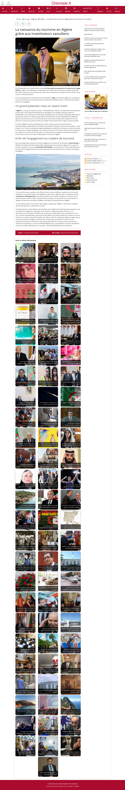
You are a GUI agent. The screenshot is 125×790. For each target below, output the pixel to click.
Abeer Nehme (88, 34)
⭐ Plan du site (89, 178)
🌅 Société (40, 9)
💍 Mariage (100, 9)
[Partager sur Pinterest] (29, 24)
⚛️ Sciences (77, 9)
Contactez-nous (53, 784)
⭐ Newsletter (89, 176)
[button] (2, 3)
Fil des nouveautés (93, 163)
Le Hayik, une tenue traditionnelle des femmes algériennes (95, 66)
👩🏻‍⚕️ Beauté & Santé (87, 9)
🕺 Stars (23, 9)
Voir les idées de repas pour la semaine (96, 111)
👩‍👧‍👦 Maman (67, 9)
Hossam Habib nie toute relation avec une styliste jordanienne (95, 83)
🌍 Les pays (49, 9)
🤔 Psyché (108, 9)
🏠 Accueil (4, 9)
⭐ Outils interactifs (91, 180)
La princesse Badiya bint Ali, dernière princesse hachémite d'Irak (95, 55)
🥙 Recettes (31, 9)
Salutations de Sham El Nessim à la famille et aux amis (94, 61)
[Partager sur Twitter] (23, 24)
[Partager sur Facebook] (17, 24)
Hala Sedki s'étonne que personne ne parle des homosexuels (95, 140)
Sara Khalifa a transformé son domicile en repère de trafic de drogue (95, 134)
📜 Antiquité (14, 9)
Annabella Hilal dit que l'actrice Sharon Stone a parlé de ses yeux (95, 145)
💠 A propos (117, 9)
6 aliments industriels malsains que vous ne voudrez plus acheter (94, 50)
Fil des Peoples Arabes (94, 161)
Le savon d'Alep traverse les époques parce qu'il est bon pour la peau (95, 77)
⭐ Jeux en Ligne (90, 182)
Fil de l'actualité (92, 159)
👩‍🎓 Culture (59, 9)
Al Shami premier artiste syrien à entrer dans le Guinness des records (95, 39)
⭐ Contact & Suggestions (93, 174)
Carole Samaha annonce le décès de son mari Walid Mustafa (94, 123)
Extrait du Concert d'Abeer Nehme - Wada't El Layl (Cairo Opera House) (94, 29)
